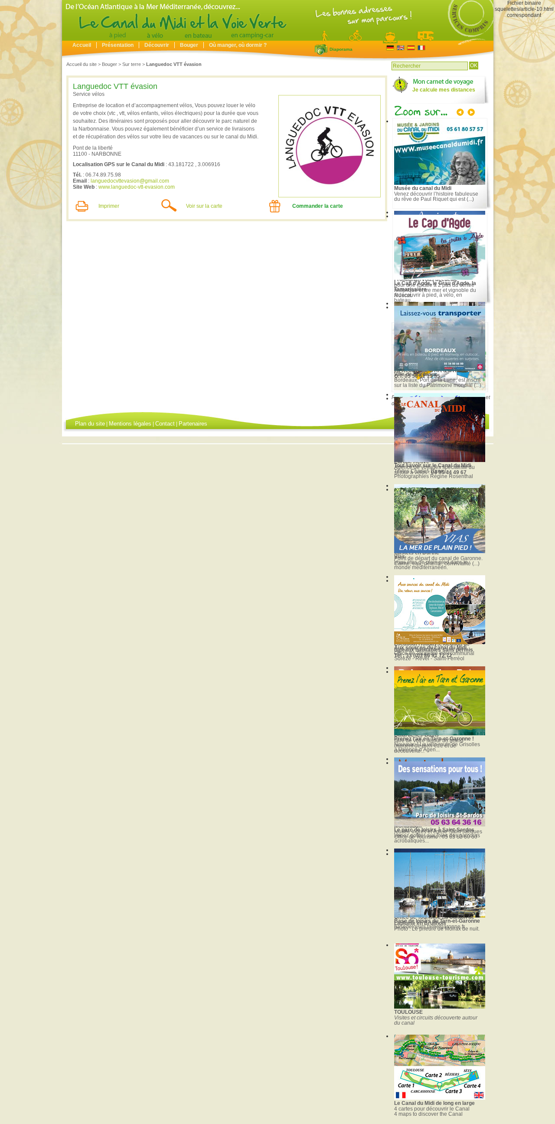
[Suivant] (470, 113)
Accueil (81, 45)
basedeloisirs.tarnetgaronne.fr (429, 927)
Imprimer (108, 206)
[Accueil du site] (277, 39)
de (390, 48)
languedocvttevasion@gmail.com (130, 181)
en (400, 48)
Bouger (189, 45)
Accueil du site (81, 64)
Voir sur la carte (204, 206)
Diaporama (321, 49)
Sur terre (131, 64)
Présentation (118, 45)
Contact (165, 423)
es (411, 48)
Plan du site (90, 423)
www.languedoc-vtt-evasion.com (136, 187)
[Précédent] (461, 113)
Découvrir (156, 45)
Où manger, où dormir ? (238, 45)
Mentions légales (130, 423)
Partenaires (193, 423)
